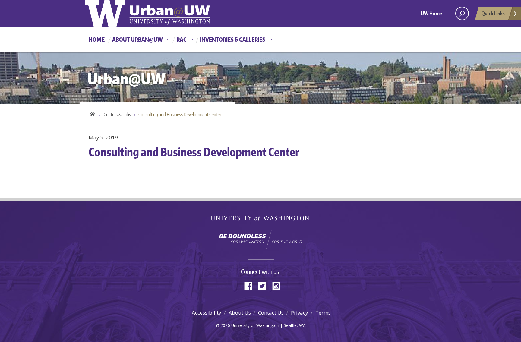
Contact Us (271, 312)
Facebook (250, 285)
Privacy (299, 312)
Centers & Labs (117, 114)
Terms (323, 312)
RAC (181, 39)
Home (97, 39)
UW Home (431, 13)
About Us (240, 312)
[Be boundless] (260, 239)
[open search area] (462, 13)
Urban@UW (147, 13)
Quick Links (493, 13)
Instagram (278, 285)
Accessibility (206, 312)
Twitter (264, 285)
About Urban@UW (137, 39)
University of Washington (260, 220)
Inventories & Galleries (232, 39)
